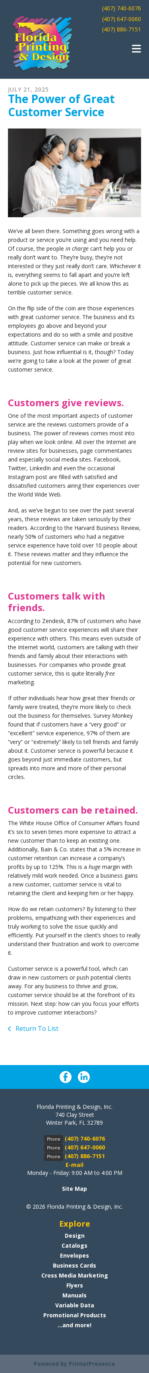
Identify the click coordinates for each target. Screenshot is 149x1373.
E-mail (74, 1165)
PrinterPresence (92, 1363)
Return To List (36, 1028)
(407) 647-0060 (121, 19)
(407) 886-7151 (121, 29)
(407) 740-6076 (121, 8)
